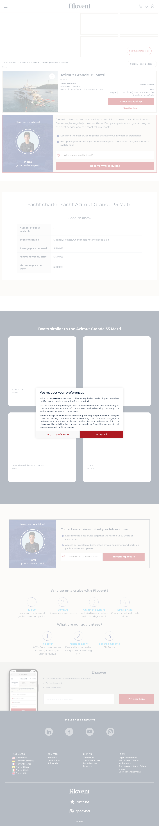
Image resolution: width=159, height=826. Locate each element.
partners (57, 398)
